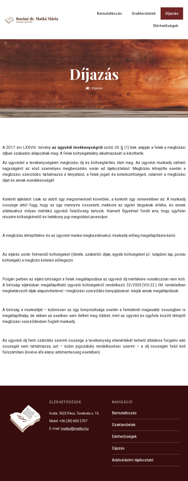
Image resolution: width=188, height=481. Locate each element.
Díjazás (171, 13)
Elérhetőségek (165, 26)
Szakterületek (144, 13)
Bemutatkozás (109, 13)
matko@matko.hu (75, 428)
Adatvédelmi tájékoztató (132, 460)
